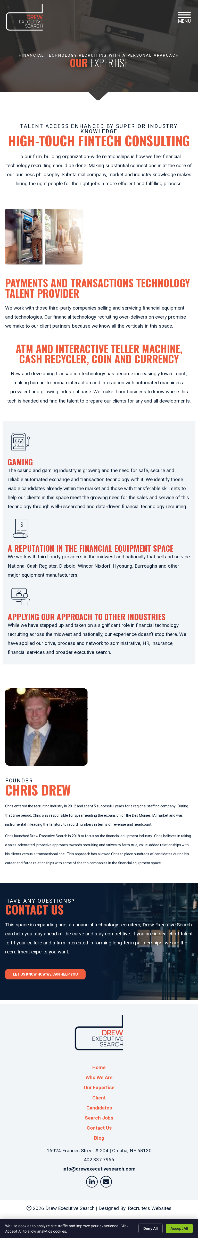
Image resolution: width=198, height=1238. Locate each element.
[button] (184, 15)
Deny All (150, 1228)
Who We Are (99, 1077)
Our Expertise (99, 1087)
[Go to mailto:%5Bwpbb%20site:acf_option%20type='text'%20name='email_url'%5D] (106, 1182)
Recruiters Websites (149, 1208)
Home (99, 1067)
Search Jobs (99, 1118)
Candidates (99, 1108)
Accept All (179, 1228)
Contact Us (99, 1128)
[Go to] (92, 1182)
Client (99, 1098)
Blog (99, 1138)
